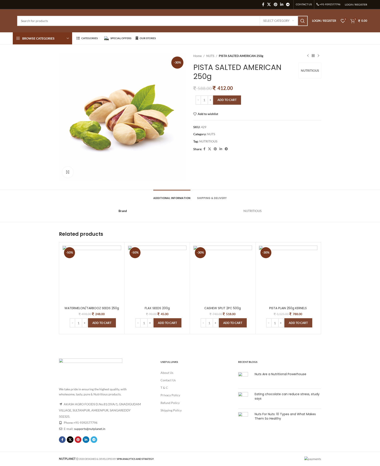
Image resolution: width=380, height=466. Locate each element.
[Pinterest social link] (275, 4)
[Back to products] (313, 55)
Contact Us (168, 380)
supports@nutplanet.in (89, 429)
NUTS (210, 56)
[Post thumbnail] (244, 378)
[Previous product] (308, 55)
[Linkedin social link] (282, 4)
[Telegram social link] (288, 4)
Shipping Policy (171, 410)
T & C (164, 387)
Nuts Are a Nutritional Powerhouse (280, 374)
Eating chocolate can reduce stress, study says (287, 396)
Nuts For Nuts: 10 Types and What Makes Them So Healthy (285, 416)
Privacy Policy (170, 395)
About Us (167, 373)
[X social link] (269, 4)
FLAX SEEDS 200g (157, 308)
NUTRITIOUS (310, 70)
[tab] (171, 196)
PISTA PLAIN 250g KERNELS (288, 308)
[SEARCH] (303, 21)
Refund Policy (170, 403)
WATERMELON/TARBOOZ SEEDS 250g (91, 308)
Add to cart (227, 100)
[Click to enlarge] (67, 172)
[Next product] (318, 55)
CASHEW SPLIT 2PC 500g (222, 308)
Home (197, 56)
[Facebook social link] (263, 4)
